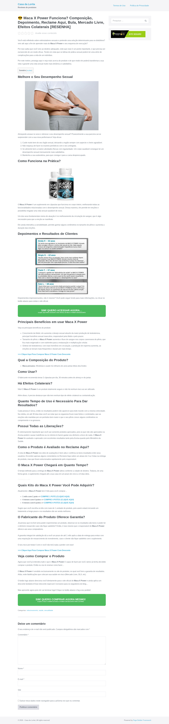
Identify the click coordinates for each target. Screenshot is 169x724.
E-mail (21, 679)
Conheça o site (24, 479)
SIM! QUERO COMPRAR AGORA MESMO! (61, 600)
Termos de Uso (119, 6)
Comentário (23, 635)
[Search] (146, 21)
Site (19, 690)
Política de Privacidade (139, 6)
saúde (41, 610)
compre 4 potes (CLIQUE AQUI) (59, 500)
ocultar (29, 70)
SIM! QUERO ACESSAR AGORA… (62, 311)
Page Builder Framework (142, 720)
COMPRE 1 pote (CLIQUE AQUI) (55, 496)
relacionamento (32, 610)
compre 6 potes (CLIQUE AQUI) (59, 503)
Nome (21, 668)
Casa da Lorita (26, 4)
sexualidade (48, 610)
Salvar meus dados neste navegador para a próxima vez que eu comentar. (50, 701)
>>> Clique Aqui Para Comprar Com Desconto (44, 354)
